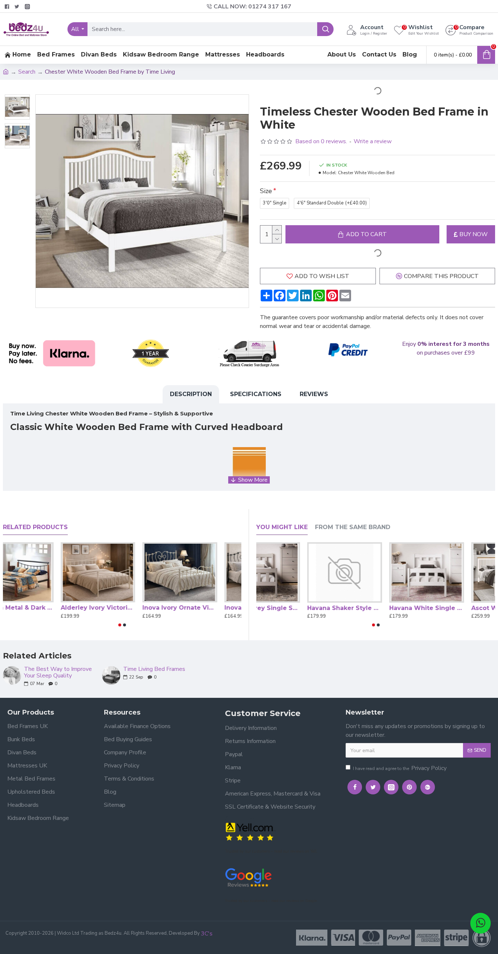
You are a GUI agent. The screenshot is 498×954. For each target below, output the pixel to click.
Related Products (35, 527)
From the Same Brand (352, 527)
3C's (207, 934)
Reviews (314, 394)
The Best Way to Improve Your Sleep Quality (58, 672)
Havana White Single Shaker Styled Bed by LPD (457, 608)
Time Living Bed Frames (154, 669)
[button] (119, 624)
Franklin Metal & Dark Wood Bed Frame (40, 607)
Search (26, 72)
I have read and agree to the (400, 768)
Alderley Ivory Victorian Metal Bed (122, 607)
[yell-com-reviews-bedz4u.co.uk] (250, 831)
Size (266, 191)
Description (191, 394)
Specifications (255, 394)
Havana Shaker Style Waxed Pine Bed (375, 608)
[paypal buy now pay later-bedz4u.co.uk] (347, 350)
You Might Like (282, 527)
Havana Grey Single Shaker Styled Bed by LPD (293, 608)
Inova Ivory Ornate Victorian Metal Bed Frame (204, 607)
